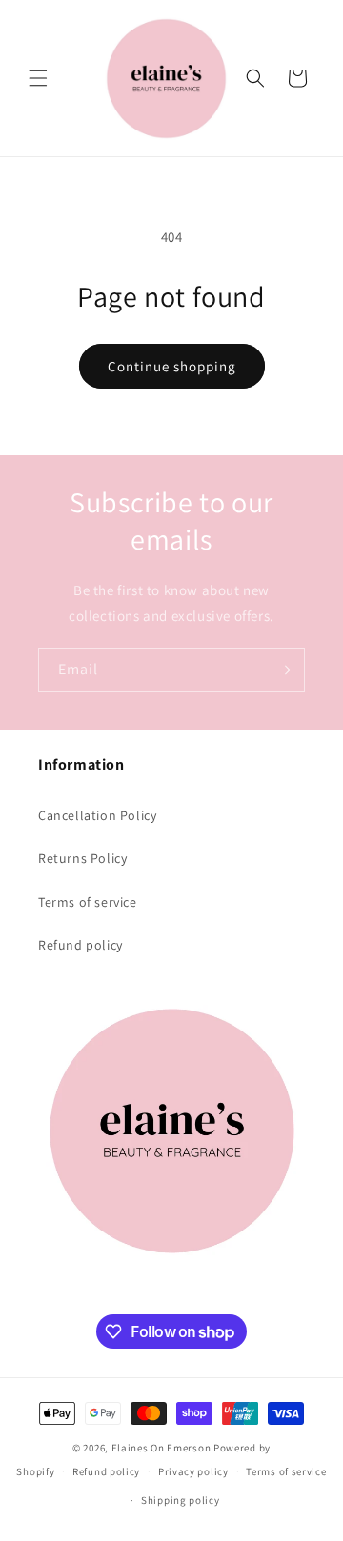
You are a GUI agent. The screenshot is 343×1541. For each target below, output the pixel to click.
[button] (38, 78)
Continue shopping (172, 366)
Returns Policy (82, 858)
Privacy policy (193, 1471)
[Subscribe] (283, 670)
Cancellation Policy (97, 815)
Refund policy (80, 944)
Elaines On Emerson (161, 1447)
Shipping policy (180, 1500)
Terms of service (87, 902)
